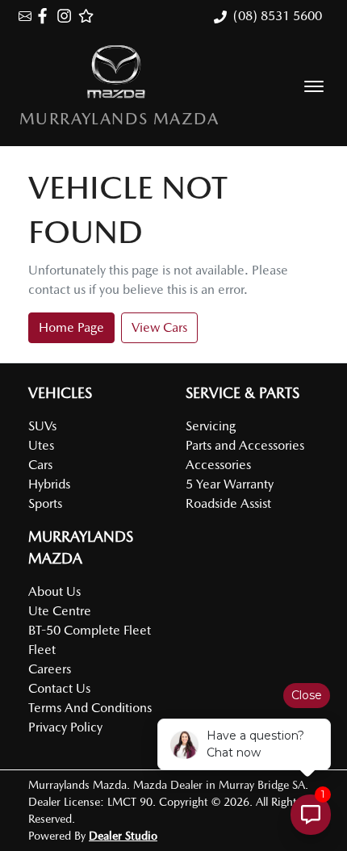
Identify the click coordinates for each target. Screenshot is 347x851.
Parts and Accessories (245, 445)
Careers (49, 669)
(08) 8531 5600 (277, 15)
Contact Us (59, 688)
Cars (40, 464)
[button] (314, 86)
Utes (41, 445)
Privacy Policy (65, 727)
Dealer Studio (123, 835)
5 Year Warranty (230, 484)
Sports (45, 503)
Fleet (42, 649)
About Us (54, 591)
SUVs (42, 426)
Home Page (71, 327)
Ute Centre (59, 610)
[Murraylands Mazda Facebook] (45, 15)
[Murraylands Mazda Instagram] (67, 15)
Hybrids (49, 484)
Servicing (211, 426)
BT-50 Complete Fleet (89, 630)
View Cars (159, 327)
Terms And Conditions (90, 707)
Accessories (218, 464)
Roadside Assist (228, 503)
